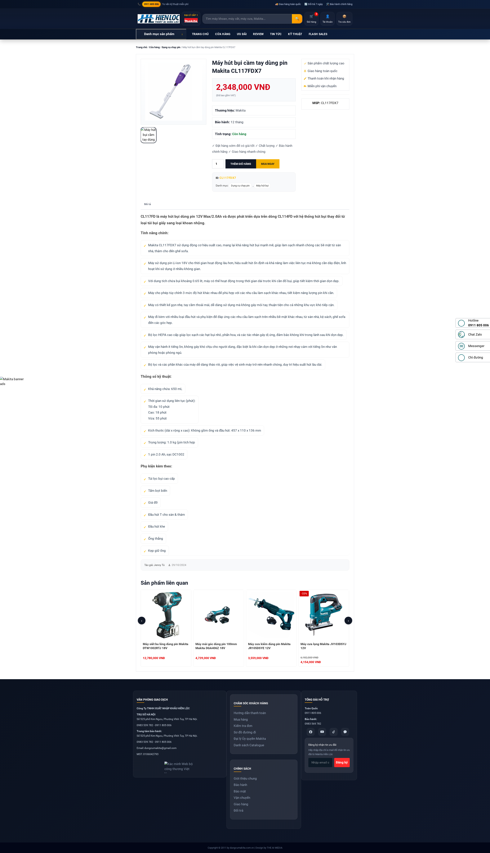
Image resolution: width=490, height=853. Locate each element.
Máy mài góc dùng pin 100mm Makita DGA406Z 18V (216, 646)
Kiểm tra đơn (243, 726)
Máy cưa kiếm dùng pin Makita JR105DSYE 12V (269, 646)
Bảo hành (240, 785)
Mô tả (147, 204)
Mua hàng (241, 719)
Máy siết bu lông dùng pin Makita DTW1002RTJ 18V (165, 646)
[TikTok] (334, 732)
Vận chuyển (242, 798)
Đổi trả (238, 810)
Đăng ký (342, 762)
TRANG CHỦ (200, 34)
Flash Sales (318, 34)
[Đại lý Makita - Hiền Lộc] (159, 18)
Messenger (476, 346)
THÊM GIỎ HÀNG (240, 163)
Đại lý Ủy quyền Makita (250, 739)
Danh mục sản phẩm (159, 34)
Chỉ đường (475, 357)
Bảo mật (240, 791)
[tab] (147, 204)
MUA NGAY (267, 163)
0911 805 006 (151, 4)
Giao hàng (241, 804)
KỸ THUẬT (295, 34)
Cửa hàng (154, 47)
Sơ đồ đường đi (245, 732)
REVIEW (258, 34)
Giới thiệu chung (245, 778)
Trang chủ (141, 47)
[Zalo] (345, 732)
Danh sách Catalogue (249, 745)
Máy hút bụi (262, 185)
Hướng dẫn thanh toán (250, 713)
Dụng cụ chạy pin (171, 47)
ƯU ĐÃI (242, 34)
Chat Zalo (475, 334)
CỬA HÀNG (222, 34)
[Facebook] (311, 732)
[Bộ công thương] (180, 766)
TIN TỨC (276, 34)
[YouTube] (322, 732)
